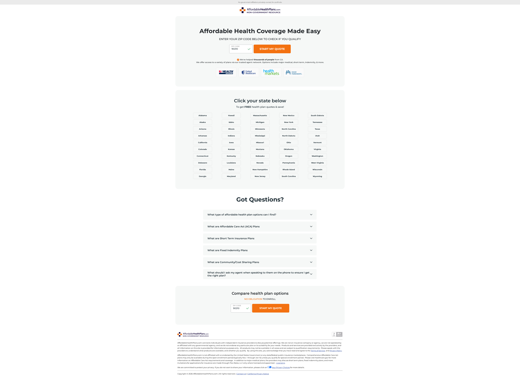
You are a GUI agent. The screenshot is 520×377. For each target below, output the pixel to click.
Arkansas (202, 136)
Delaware (202, 163)
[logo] (226, 72)
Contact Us (241, 374)
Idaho (231, 122)
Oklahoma (289, 149)
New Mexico (288, 115)
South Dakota (317, 115)
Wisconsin (317, 169)
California (202, 142)
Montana (260, 149)
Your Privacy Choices (281, 367)
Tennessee (317, 122)
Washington (317, 156)
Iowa (231, 142)
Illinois (231, 129)
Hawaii (231, 115)
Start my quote (270, 308)
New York (288, 122)
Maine (231, 169)
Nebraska (260, 156)
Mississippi (260, 136)
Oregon (288, 156)
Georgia (202, 176)
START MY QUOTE (272, 49)
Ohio (289, 142)
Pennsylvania (288, 163)
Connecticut (202, 156)
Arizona (202, 129)
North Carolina (289, 129)
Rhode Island (289, 169)
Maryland (231, 176)
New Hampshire (260, 169)
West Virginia (317, 163)
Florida (202, 169)
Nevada (260, 163)
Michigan (260, 122)
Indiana (231, 136)
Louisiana (231, 163)
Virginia (317, 149)
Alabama (203, 115)
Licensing (280, 363)
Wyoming (317, 176)
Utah (317, 136)
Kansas (231, 149)
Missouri (260, 142)
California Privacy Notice (258, 374)
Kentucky (231, 156)
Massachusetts (260, 115)
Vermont (317, 142)
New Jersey (260, 176)
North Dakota (288, 136)
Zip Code (235, 46)
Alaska (202, 122)
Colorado (202, 149)
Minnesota (260, 129)
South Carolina (289, 176)
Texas (317, 129)
